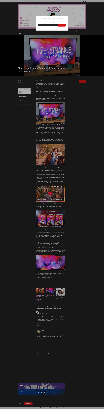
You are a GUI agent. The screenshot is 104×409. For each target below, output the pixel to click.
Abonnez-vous (62, 25)
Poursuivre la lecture (52, 28)
